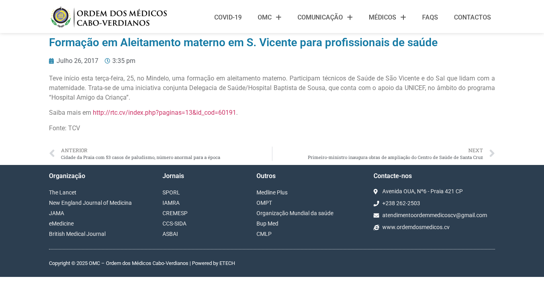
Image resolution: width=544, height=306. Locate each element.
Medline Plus (272, 192)
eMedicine (61, 223)
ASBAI (170, 234)
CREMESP (175, 213)
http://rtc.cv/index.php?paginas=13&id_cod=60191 (164, 112)
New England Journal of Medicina (90, 203)
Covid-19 (228, 17)
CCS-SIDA (174, 223)
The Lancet (62, 192)
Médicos (382, 17)
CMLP (264, 234)
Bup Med (267, 223)
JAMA (56, 213)
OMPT (264, 203)
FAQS (430, 17)
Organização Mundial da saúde (294, 213)
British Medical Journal (77, 234)
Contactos (472, 17)
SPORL (171, 192)
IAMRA (171, 203)
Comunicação (320, 17)
